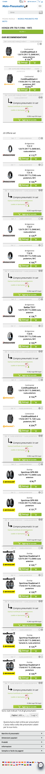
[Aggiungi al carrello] (35, 62)
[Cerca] (41, 12)
